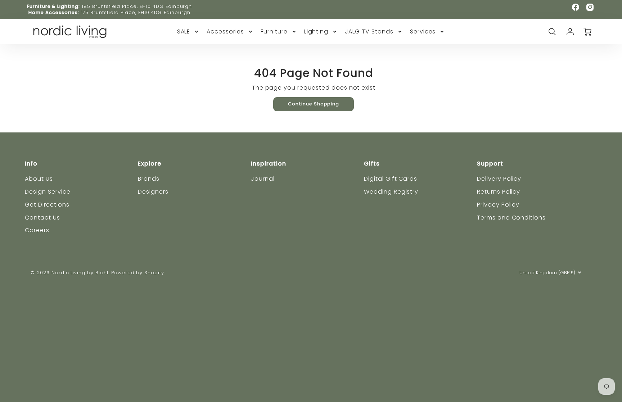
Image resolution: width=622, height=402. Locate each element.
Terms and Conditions (511, 217)
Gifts (372, 163)
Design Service (47, 192)
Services (423, 32)
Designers (153, 192)
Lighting (316, 32)
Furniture (274, 32)
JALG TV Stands (369, 32)
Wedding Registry (391, 192)
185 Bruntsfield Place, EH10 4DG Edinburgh (137, 6)
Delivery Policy (499, 179)
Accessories (225, 32)
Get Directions (47, 204)
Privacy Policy (498, 204)
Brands (148, 179)
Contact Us (42, 217)
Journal (263, 179)
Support (490, 163)
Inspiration (268, 163)
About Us (39, 179)
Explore (149, 163)
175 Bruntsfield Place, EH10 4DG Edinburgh (135, 12)
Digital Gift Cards (390, 179)
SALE (183, 32)
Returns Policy (498, 192)
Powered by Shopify (137, 273)
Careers (37, 230)
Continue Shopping (313, 104)
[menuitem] (188, 31)
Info (31, 163)
